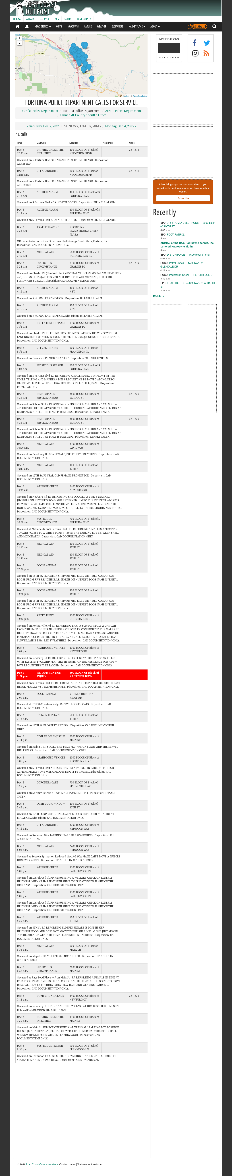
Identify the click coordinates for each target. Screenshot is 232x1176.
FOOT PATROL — (177, 234)
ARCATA (30, 19)
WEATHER (101, 26)
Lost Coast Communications (42, 1164)
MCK (57, 19)
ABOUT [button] (154, 26)
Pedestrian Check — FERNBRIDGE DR (191, 275)
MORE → (158, 296)
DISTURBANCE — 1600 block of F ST (189, 254)
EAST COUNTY (84, 19)
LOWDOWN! (72, 26)
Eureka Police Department (40, 111)
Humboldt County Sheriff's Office (83, 115)
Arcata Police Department (123, 111)
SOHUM (67, 19)
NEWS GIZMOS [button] (42, 26)
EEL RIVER (44, 19)
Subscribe (183, 198)
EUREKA (17, 19)
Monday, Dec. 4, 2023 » (120, 126)
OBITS (59, 26)
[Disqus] (81, 1112)
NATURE (88, 26)
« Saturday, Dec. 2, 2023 (43, 126)
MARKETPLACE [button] (136, 26)
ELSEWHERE (117, 26)
